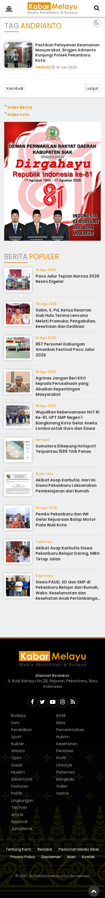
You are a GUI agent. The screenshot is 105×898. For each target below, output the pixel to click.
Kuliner (17, 744)
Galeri (61, 786)
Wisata (18, 751)
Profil (61, 758)
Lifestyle (64, 765)
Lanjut (92, 88)
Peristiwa (64, 751)
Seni (15, 723)
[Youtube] (52, 702)
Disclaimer (51, 857)
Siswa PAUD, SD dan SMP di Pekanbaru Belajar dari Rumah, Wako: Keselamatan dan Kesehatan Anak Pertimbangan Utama (68, 593)
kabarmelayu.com (53, 876)
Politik (16, 793)
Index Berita (20, 107)
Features (19, 786)
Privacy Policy (22, 857)
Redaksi (45, 849)
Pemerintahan (70, 730)
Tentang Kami (18, 849)
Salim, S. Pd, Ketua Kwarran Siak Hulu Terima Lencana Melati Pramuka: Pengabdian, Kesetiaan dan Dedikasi (66, 318)
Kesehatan (66, 744)
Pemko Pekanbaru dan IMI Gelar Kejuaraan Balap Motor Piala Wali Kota (66, 519)
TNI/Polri (43, 67)
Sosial (16, 765)
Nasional (19, 821)
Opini (16, 758)
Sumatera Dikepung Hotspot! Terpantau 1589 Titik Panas (66, 448)
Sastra (62, 793)
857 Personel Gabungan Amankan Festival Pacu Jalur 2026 (65, 349)
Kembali (14, 88)
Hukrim (63, 737)
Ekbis (61, 723)
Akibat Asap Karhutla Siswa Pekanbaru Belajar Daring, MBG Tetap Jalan (68, 553)
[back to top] (93, 891)
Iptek (61, 715)
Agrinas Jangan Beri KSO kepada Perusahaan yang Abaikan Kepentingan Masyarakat (62, 386)
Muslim (18, 772)
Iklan (71, 857)
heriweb (83, 876)
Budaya (18, 715)
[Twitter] (42, 702)
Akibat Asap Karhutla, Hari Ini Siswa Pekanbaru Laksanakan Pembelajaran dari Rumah (66, 485)
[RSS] (72, 702)
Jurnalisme (21, 828)
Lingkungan (22, 800)
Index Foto (18, 114)
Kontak (88, 857)
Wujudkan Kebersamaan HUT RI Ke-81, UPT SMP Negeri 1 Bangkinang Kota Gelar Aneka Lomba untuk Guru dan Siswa (67, 420)
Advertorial (21, 779)
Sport (16, 737)
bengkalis (65, 779)
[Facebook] (32, 702)
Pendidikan (21, 730)
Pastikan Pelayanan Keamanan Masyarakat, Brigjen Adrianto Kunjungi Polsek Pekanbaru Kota (67, 52)
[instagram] (62, 702)
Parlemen (65, 772)
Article (17, 814)
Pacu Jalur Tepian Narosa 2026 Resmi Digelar (67, 279)
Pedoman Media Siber (79, 849)
